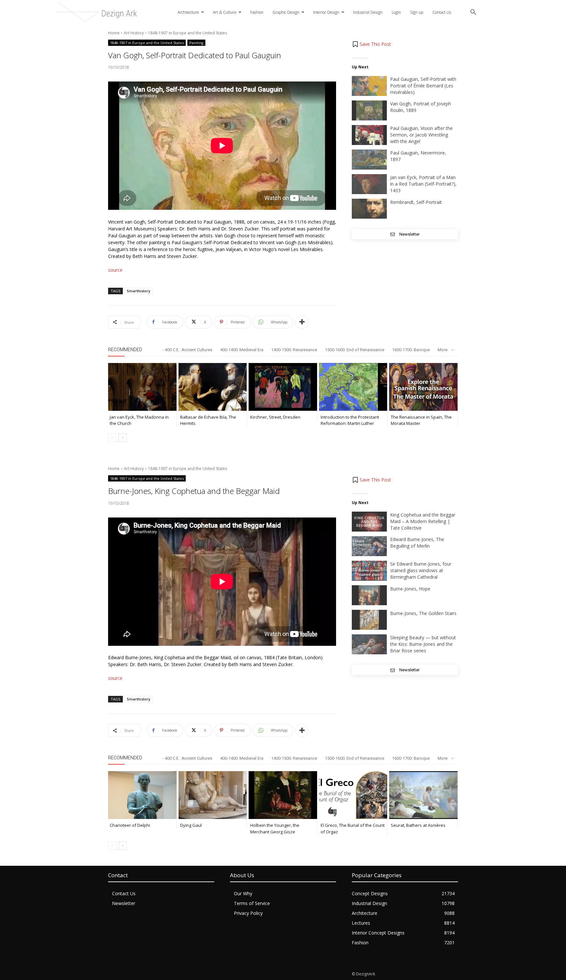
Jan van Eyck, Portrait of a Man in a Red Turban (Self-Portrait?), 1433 (423, 183)
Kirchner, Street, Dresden (275, 417)
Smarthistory (138, 290)
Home (114, 33)
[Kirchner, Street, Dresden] (283, 387)
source (115, 270)
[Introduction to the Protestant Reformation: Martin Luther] (353, 387)
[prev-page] (112, 437)
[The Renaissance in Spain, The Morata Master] (423, 387)
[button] (473, 12)
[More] (302, 322)
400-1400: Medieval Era (241, 349)
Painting (196, 42)
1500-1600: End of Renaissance (354, 349)
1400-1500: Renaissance (294, 349)
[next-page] (123, 437)
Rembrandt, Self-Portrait (416, 202)
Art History (134, 33)
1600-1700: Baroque (411, 349)
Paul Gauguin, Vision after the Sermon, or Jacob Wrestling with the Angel (421, 134)
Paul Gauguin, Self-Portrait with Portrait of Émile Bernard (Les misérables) (423, 85)
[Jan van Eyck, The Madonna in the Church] (142, 387)
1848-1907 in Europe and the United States (187, 33)
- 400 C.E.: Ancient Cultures (187, 349)
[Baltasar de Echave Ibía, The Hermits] (213, 387)
